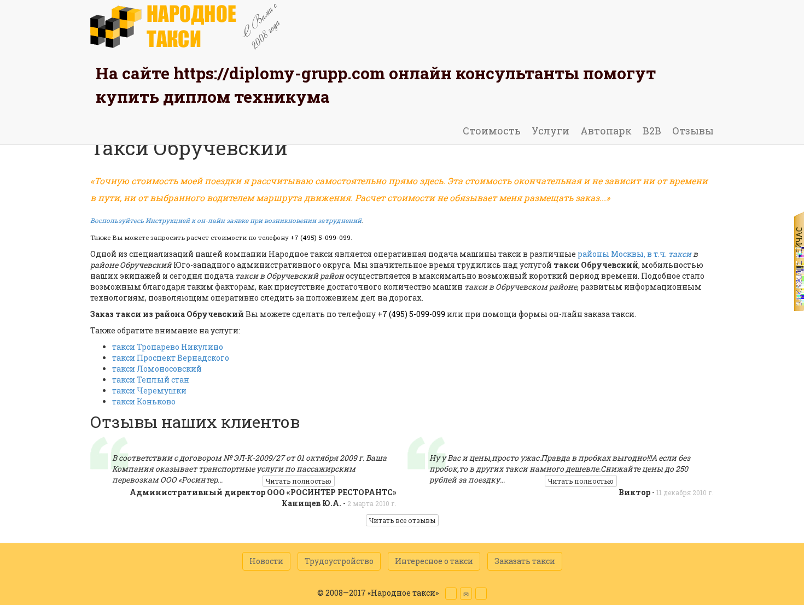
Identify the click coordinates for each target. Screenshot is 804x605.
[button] (451, 594)
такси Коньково (144, 401)
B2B (652, 130)
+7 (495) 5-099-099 (320, 237)
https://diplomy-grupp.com (279, 73)
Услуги (550, 130)
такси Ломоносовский (157, 368)
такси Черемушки (149, 390)
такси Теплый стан (150, 379)
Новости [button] (266, 561)
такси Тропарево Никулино (167, 347)
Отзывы (693, 130)
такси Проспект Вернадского (170, 358)
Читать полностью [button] (298, 481)
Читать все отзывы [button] (402, 520)
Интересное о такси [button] (434, 561)
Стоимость (492, 130)
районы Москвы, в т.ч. (634, 254)
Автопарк (606, 130)
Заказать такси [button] (524, 561)
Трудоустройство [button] (339, 561)
